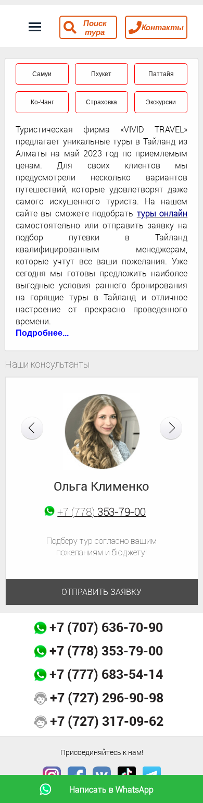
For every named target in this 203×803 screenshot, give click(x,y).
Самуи (42, 74)
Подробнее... (42, 332)
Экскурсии (161, 102)
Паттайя (161, 74)
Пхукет (101, 74)
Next (171, 428)
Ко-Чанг (42, 102)
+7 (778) (101, 511)
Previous (32, 428)
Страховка (101, 102)
